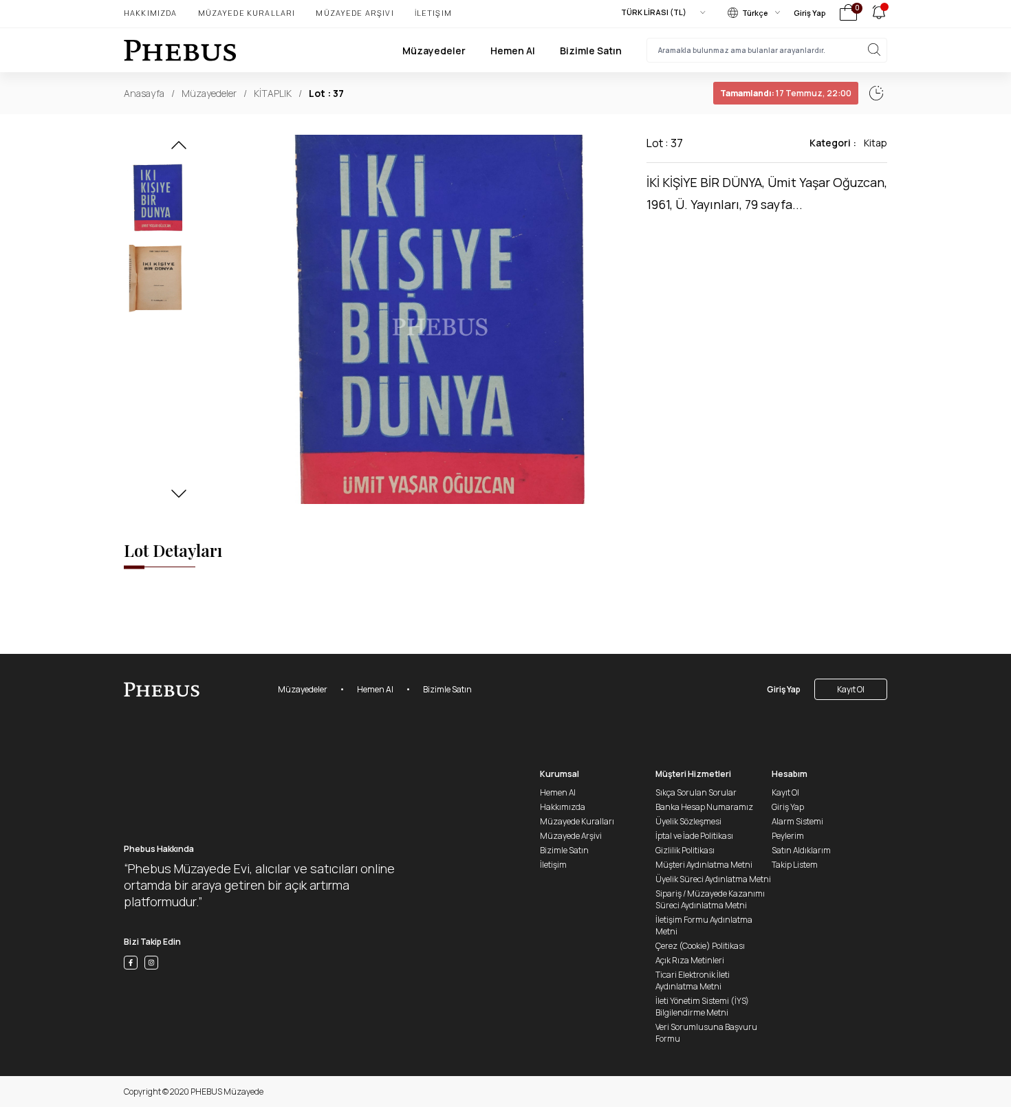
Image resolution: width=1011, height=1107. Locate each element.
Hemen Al (512, 50)
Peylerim (788, 836)
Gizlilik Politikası (685, 850)
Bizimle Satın (591, 50)
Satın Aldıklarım (801, 850)
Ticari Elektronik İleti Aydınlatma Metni (692, 980)
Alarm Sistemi (797, 821)
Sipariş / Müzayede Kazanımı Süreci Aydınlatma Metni (710, 899)
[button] (179, 149)
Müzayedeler (434, 50)
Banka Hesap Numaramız (704, 807)
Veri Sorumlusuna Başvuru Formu (706, 1032)
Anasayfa (144, 93)
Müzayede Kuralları (247, 13)
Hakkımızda (150, 13)
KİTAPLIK (273, 93)
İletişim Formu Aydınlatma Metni (703, 925)
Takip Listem (795, 864)
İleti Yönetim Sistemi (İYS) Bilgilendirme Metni (702, 1006)
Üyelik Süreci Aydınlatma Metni (713, 879)
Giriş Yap (810, 13)
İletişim (433, 13)
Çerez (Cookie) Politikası (700, 946)
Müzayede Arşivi (354, 13)
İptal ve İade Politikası (694, 836)
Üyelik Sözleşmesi (688, 821)
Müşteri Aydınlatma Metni (703, 864)
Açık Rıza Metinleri (689, 960)
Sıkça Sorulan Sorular (696, 792)
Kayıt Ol (851, 689)
